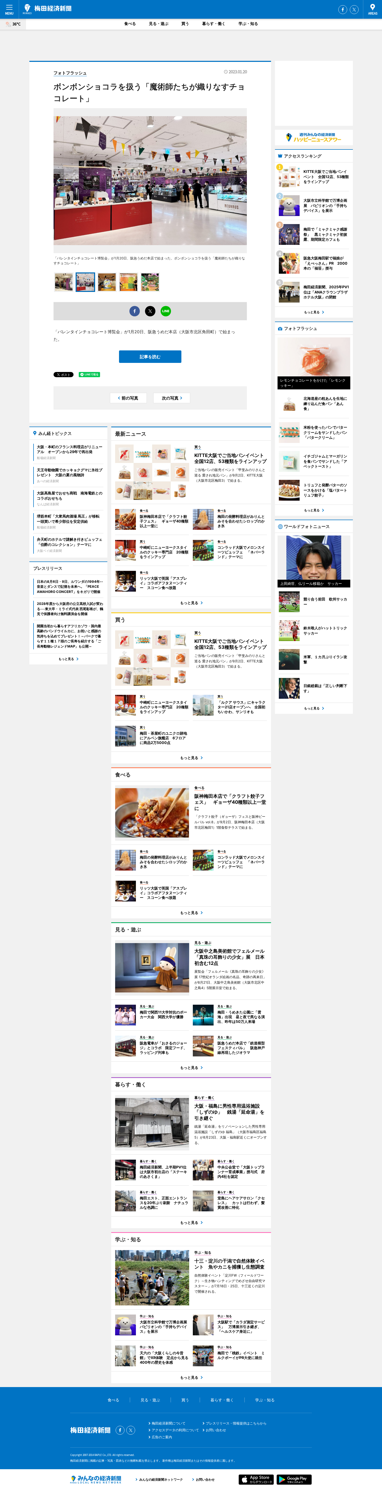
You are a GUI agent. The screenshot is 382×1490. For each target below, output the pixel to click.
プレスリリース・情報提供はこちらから (236, 1423)
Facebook (342, 9)
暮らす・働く (214, 23)
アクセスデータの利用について (175, 1430)
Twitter (354, 9)
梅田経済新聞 (47, 9)
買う (185, 23)
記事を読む (150, 356)
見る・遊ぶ (158, 23)
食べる (130, 23)
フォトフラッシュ (70, 72)
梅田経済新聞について (169, 1423)
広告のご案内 (162, 1437)
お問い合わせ (216, 1430)
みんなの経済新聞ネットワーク (95, 1480)
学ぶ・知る (248, 23)
